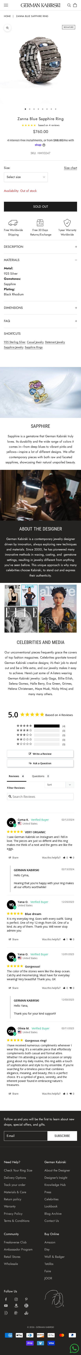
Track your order (14, 1185)
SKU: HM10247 (40, 153)
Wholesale (11, 1264)
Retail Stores (12, 1256)
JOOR (48, 1278)
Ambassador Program (18, 1249)
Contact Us (51, 1220)
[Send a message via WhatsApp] (74, 1348)
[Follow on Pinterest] (26, 1299)
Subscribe (62, 1136)
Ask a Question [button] (42, 763)
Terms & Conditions (16, 1220)
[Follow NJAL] (16, 1312)
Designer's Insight (55, 1177)
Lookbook (50, 1206)
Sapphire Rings (34, 347)
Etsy (47, 1249)
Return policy (12, 1199)
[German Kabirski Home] (60, 1299)
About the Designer (57, 1170)
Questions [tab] (38, 776)
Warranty (10, 1206)
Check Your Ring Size (18, 1170)
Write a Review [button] (42, 754)
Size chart (70, 168)
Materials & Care (15, 1192)
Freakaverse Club (15, 1242)
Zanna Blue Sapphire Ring (32, 16)
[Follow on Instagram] (16, 1299)
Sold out (40, 206)
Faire (47, 1271)
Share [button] (15, 857)
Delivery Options (15, 1177)
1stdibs (48, 1264)
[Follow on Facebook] (6, 1299)
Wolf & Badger (54, 1256)
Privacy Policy (13, 1213)
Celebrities (51, 1199)
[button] (65, 857)
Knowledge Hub (55, 1185)
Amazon (49, 1242)
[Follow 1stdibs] (6, 1313)
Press (47, 1192)
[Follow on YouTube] (6, 1306)
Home (7, 16)
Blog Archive (53, 1213)
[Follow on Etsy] (26, 1306)
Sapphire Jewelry (13, 347)
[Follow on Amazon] (16, 1306)
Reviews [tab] (14, 776)
